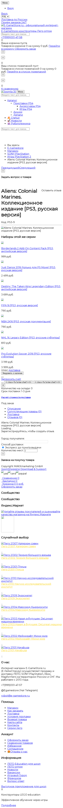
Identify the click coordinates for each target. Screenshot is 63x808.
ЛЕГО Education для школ (24, 763)
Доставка (13, 414)
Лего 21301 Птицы (12, 569)
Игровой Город (17, 775)
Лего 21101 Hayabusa (14, 650)
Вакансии (13, 772)
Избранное (14, 745)
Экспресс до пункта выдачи (22, 447)
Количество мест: (12, 450)
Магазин (12, 707)
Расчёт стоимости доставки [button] (16, 397)
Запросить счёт (11, 379)
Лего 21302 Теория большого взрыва (24, 558)
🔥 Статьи (13, 117)
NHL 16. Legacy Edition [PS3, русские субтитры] (30, 337)
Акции (17, 112)
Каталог (12, 100)
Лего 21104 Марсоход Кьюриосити (23, 610)
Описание (14, 408)
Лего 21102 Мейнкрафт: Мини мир (23, 638)
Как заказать (15, 710)
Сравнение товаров (20, 743)
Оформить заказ (25, 48)
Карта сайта (14, 722)
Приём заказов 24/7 (14, 22)
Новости (12, 769)
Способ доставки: (12, 444)
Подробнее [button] (8, 805)
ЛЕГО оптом (15, 766)
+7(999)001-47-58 (11, 37)
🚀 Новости (14, 120)
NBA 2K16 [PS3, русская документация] (26, 321)
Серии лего (14, 728)
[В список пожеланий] (2, 377)
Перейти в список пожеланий (26, 71)
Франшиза (14, 778)
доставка (14, 370)
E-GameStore (26, 31)
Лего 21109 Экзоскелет (15, 598)
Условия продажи (19, 716)
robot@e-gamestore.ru (15, 695)
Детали (18, 114)
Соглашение (15, 748)
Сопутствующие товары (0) (24, 411)
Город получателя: (13, 438)
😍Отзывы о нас (17, 751)
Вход (10, 8)
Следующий (27, 167)
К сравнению (9, 88)
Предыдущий (10, 167)
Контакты (13, 725)
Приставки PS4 (23, 103)
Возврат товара (17, 719)
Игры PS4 (26, 109)
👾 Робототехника (18, 123)
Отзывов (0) (14, 417)
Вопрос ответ (15, 781)
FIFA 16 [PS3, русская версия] (19, 305)
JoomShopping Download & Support (23, 469)
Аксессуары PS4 (30, 106)
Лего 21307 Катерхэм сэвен (18, 546)
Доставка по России (14, 19)
